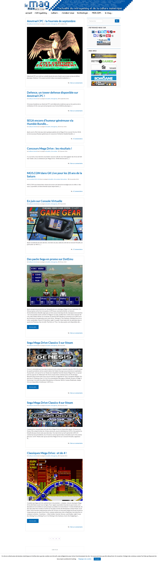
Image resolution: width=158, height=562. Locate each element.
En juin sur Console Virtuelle (44, 201)
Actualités (48, 24)
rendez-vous (68, 12)
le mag (108, 12)
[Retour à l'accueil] (79, 5)
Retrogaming (54, 24)
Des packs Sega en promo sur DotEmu (50, 259)
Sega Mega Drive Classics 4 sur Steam (50, 402)
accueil (29, 12)
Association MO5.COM (34, 179)
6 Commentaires (78, 191)
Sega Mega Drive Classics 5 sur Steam (50, 342)
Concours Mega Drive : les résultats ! (49, 148)
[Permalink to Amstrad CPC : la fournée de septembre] (55, 50)
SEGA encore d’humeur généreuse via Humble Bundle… (50, 122)
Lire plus (55, 549)
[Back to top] (154, 558)
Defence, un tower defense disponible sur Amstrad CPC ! (52, 94)
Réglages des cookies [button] (84, 559)
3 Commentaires (78, 139)
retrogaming (41, 12)
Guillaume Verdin (33, 24)
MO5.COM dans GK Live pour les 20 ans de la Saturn (54, 174)
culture (54, 12)
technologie (83, 12)
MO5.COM (96, 12)
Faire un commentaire (76, 83)
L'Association (54, 151)
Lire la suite (32, 327)
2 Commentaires (78, 249)
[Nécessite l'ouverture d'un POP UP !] (104, 41)
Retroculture (64, 179)
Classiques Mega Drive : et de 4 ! (47, 453)
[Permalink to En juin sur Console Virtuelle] (55, 223)
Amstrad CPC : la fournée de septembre (51, 21)
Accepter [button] (97, 559)
